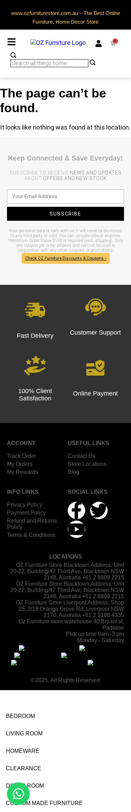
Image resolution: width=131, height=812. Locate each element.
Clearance (23, 768)
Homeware (22, 751)
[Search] (13, 55)
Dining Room (25, 786)
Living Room (24, 733)
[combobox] (49, 63)
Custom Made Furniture (44, 803)
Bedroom (20, 716)
